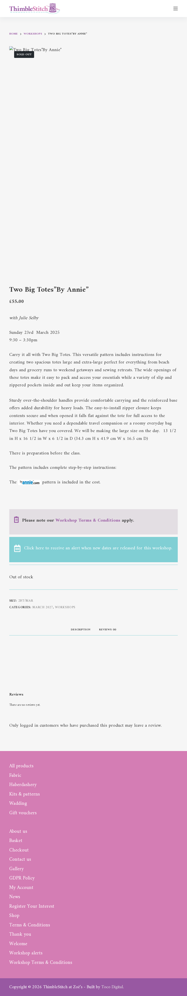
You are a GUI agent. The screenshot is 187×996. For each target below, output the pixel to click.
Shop (14, 916)
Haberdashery (23, 785)
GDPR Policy (22, 878)
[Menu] (175, 8)
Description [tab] (80, 629)
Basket (15, 841)
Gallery (16, 869)
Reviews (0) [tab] (107, 629)
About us (18, 832)
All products (21, 766)
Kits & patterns (24, 794)
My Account (21, 888)
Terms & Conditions (29, 925)
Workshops (65, 607)
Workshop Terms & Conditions (88, 520)
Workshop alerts (25, 953)
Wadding (18, 804)
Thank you (20, 935)
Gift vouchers (23, 813)
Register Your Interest (31, 907)
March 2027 (42, 607)
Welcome (18, 944)
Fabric (15, 776)
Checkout (19, 850)
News (14, 897)
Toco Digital (112, 987)
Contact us (20, 860)
